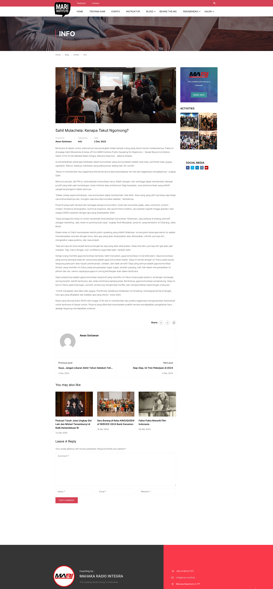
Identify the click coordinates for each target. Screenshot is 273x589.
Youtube (206, 167)
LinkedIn (197, 167)
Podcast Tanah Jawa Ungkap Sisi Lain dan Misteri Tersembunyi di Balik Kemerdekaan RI (73, 424)
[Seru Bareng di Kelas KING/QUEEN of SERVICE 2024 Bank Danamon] (116, 403)
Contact (95, 3)
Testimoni (81, 3)
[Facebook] (161, 323)
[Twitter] (167, 323)
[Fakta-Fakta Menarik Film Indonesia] (157, 403)
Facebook (188, 167)
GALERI (208, 11)
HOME (80, 11)
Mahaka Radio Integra (101, 576)
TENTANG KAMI (97, 11)
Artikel (76, 55)
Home (58, 55)
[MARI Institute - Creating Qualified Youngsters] (62, 9)
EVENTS (115, 11)
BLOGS (149, 11)
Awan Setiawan (63, 141)
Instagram (202, 167)
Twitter (192, 167)
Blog (67, 55)
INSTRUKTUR (133, 11)
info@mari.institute (185, 577)
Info (85, 55)
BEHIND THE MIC (168, 11)
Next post (168, 362)
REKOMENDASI (190, 11)
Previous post (65, 362)
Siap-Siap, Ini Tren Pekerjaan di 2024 (153, 367)
